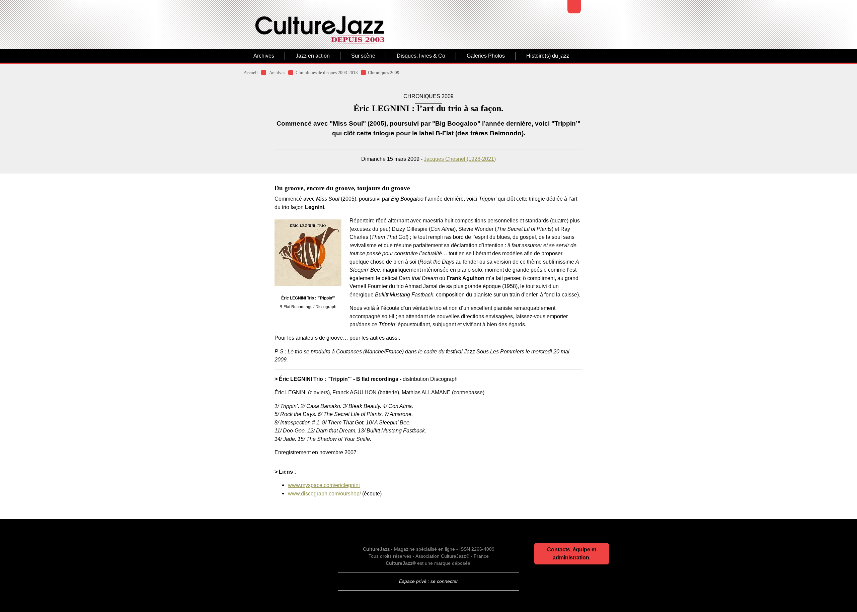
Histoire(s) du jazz (547, 56)
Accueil (251, 72)
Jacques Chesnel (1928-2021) (460, 159)
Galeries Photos (486, 56)
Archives (263, 56)
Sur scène (363, 56)
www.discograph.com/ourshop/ (324, 493)
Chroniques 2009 (383, 72)
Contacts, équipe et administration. (571, 553)
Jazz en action (313, 56)
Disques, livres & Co (421, 56)
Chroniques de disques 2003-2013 (327, 72)
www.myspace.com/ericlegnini (324, 485)
